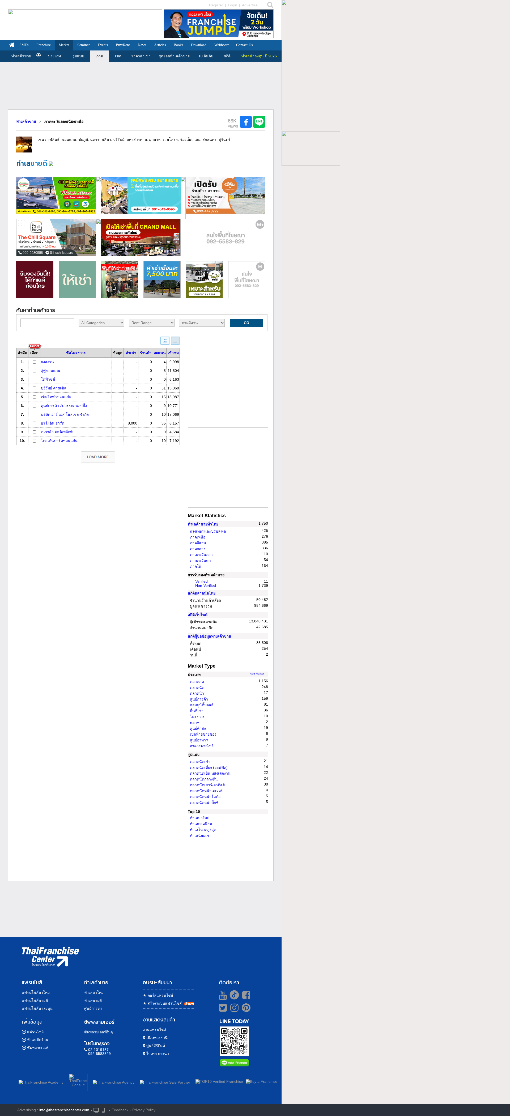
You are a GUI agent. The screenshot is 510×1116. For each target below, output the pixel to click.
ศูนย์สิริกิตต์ (155, 1045)
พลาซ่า (196, 722)
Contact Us (244, 45)
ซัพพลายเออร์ (38, 1048)
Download (198, 45)
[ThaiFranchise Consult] (78, 1081)
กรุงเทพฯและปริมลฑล (208, 531)
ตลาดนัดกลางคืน (204, 779)
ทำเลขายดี (93, 1000)
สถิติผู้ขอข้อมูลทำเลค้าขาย (209, 636)
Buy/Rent (123, 45)
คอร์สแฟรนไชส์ (158, 995)
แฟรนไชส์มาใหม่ (36, 992)
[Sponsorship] (225, 260)
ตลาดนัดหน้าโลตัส (205, 797)
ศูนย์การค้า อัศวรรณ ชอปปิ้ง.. (65, 406)
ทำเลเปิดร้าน (37, 1040)
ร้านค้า (145, 353)
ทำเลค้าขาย (21, 56)
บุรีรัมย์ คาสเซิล (53, 388)
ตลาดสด (197, 682)
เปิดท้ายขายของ (203, 734)
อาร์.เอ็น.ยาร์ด (52, 423)
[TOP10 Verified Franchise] (219, 1081)
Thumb (164, 341)
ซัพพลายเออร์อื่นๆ (98, 1032)
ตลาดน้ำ (197, 693)
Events (103, 45)
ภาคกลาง (197, 549)
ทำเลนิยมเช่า (200, 835)
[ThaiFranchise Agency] (113, 1081)
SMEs (23, 45)
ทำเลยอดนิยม (201, 824)
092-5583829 (99, 1053)
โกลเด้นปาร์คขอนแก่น (59, 441)
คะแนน (160, 353)
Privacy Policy (143, 1110)
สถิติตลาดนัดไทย (201, 593)
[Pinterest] (246, 1010)
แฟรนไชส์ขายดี (35, 1000)
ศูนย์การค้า (199, 699)
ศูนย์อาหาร (199, 740)
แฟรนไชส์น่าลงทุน (37, 1008)
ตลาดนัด (197, 687)
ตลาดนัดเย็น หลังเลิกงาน (210, 773)
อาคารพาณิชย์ (202, 746)
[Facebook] (245, 995)
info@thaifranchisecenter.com (64, 1110)
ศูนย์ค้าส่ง (198, 728)
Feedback (120, 1110)
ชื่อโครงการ (76, 353)
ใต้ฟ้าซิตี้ (48, 379)
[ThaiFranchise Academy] (42, 1081)
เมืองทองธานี (156, 1038)
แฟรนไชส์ (35, 1032)
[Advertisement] (141, 85)
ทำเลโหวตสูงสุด (203, 830)
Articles (160, 45)
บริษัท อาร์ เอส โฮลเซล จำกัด (65, 414)
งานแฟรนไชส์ (154, 1030)
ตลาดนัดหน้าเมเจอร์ (206, 791)
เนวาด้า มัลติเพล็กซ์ (57, 432)
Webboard (222, 45)
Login (232, 5)
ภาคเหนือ (197, 537)
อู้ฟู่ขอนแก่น (50, 370)
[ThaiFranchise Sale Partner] (165, 1081)
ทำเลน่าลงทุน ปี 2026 (259, 56)
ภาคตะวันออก (201, 555)
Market (64, 45)
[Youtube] (222, 995)
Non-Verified (205, 585)
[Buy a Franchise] (261, 1081)
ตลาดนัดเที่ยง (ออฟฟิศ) (209, 767)
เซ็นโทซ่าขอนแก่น (56, 397)
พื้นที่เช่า (196, 711)
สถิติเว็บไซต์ (197, 615)
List (175, 341)
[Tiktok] (233, 995)
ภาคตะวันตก (200, 560)
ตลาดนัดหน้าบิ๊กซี (204, 802)
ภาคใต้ (195, 566)
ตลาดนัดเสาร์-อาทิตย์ (207, 785)
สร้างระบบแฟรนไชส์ (162, 1003)
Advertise (250, 5)
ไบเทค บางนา (157, 1053)
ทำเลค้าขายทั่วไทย (203, 524)
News (142, 45)
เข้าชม (173, 353)
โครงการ (197, 717)
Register (216, 5)
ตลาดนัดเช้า (200, 761)
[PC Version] (96, 1110)
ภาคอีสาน (198, 543)
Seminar (83, 45)
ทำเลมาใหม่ (199, 818)
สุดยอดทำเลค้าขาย (174, 56)
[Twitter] (222, 1007)
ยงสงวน (47, 362)
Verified (201, 581)
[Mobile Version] (104, 1110)
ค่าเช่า (131, 353)
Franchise (43, 45)
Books (178, 45)
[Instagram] (233, 1010)
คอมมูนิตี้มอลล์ (202, 705)
